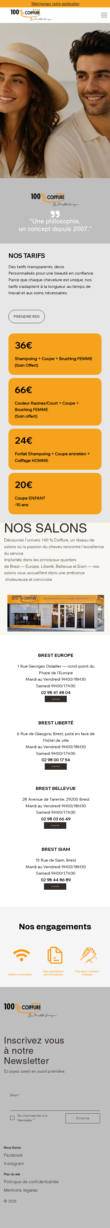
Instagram (14, 1163)
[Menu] (104, 15)
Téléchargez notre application (55, 4)
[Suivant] (62, 240)
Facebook (13, 1155)
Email (15, 1095)
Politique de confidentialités (31, 1181)
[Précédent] (50, 240)
